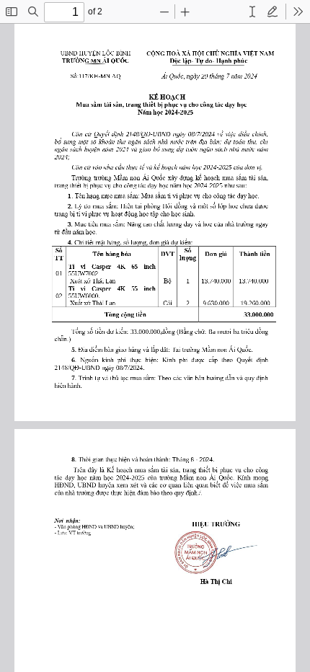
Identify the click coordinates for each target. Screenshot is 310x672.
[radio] (252, 11)
